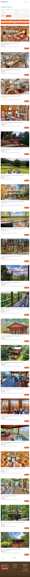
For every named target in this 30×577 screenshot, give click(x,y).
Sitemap (25, 574)
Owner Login (15, 567)
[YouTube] (3, 565)
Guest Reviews (15, 565)
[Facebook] (1, 565)
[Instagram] (8, 565)
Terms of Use (20, 574)
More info (27, 48)
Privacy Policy (23, 574)
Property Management (15, 566)
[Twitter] (5, 565)
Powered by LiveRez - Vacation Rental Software (15, 574)
